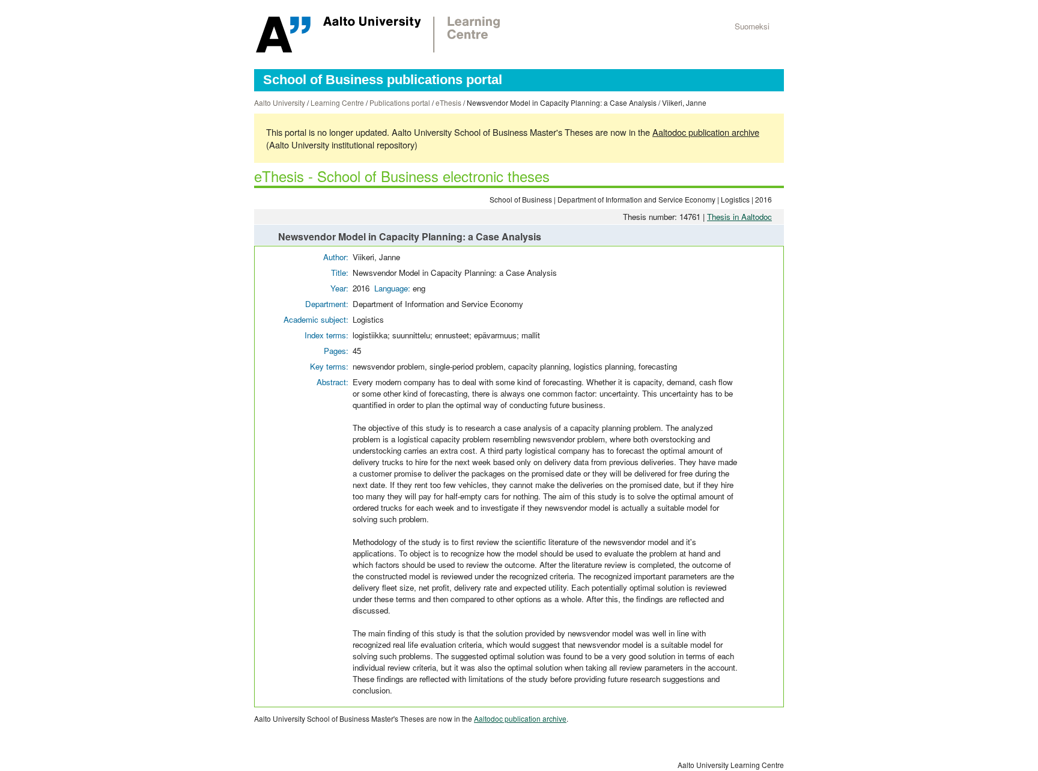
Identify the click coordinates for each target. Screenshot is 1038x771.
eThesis (448, 102)
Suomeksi (752, 26)
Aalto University (279, 102)
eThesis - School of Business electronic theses (402, 175)
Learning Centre (337, 102)
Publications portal (399, 102)
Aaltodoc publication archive (705, 132)
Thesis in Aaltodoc (739, 216)
